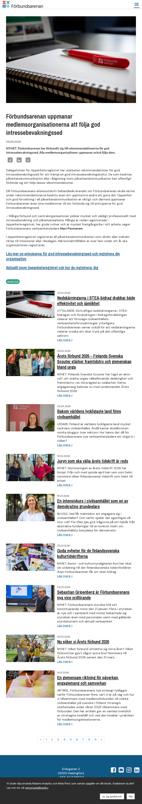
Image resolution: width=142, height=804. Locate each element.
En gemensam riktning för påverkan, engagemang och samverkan (88, 680)
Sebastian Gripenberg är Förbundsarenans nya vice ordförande (93, 595)
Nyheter (12, 281)
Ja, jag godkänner (112, 796)
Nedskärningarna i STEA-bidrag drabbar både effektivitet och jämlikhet (96, 300)
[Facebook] (10, 159)
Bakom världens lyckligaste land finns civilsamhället (89, 414)
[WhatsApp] (28, 159)
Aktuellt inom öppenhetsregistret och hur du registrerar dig (52, 267)
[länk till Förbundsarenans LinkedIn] (136, 771)
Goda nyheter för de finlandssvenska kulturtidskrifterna (88, 553)
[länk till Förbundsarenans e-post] (121, 771)
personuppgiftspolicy (36, 787)
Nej (130, 796)
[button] (136, 4)
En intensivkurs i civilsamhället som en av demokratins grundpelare (92, 503)
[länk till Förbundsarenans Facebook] (113, 771)
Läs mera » (65, 340)
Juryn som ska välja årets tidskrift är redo (92, 461)
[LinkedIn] (19, 159)
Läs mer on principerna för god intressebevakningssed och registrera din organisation (63, 256)
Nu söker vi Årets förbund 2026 (83, 642)
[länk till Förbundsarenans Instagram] (129, 771)
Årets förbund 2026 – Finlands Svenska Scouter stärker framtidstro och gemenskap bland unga (94, 361)
